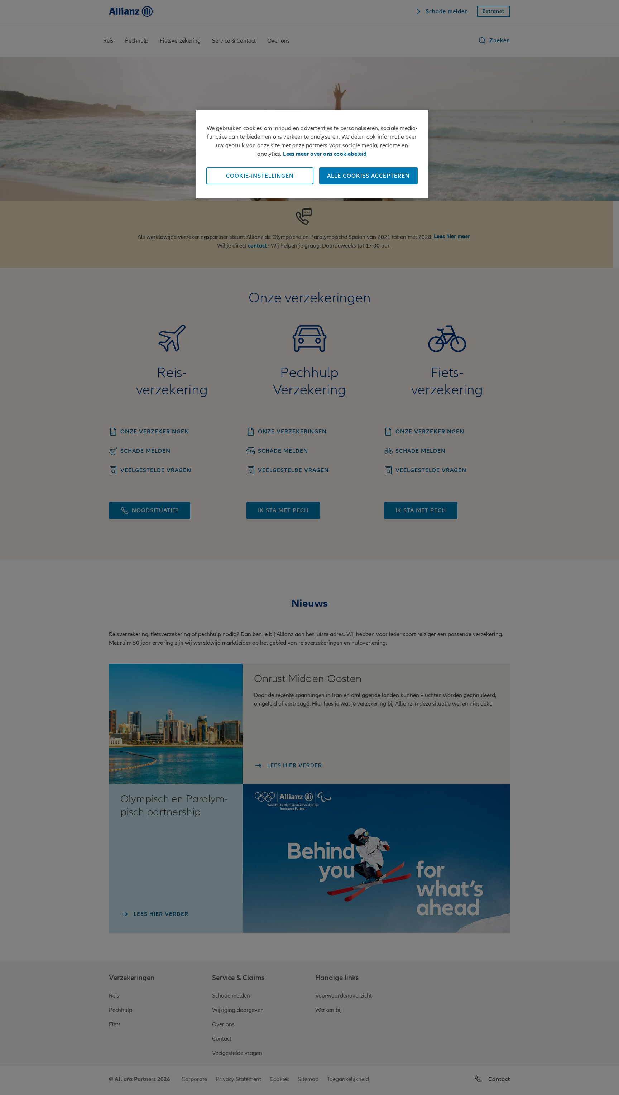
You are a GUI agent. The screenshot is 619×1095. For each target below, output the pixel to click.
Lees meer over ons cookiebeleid (324, 154)
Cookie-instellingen (260, 175)
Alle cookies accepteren (368, 175)
